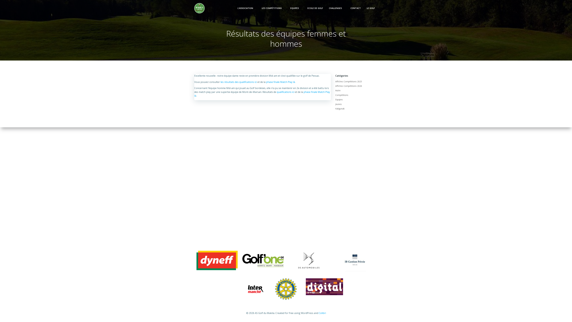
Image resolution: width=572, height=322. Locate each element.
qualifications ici (285, 92)
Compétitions (341, 95)
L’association (245, 8)
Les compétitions (272, 8)
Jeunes (338, 104)
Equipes (294, 8)
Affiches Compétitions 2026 (348, 86)
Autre (338, 90)
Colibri (322, 313)
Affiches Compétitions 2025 (348, 81)
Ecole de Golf (315, 8)
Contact (355, 8)
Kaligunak (340, 108)
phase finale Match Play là (280, 82)
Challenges (335, 8)
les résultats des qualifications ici (238, 82)
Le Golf (371, 8)
